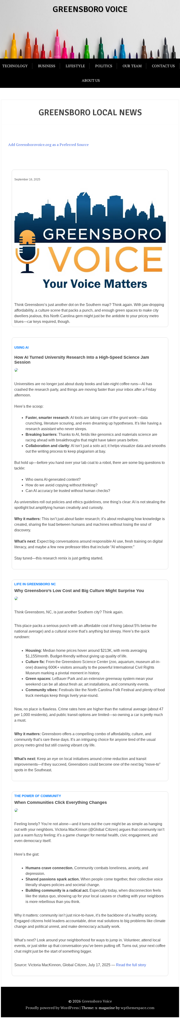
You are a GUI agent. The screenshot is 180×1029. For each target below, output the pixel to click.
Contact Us (163, 65)
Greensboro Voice (90, 9)
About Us (91, 80)
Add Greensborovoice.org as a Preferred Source (48, 144)
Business (46, 65)
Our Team (132, 65)
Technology (15, 65)
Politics (103, 65)
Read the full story (131, 965)
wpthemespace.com (137, 1007)
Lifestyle (75, 65)
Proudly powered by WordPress (52, 1007)
